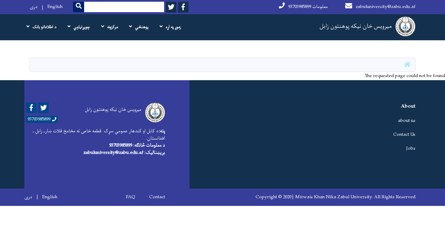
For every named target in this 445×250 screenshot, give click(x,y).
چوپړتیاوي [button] (81, 27)
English (55, 6)
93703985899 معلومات (308, 6)
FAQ (130, 197)
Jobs (410, 148)
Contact (157, 197)
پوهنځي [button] (141, 27)
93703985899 (38, 119)
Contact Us (404, 134)
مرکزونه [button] (112, 27)
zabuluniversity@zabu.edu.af (385, 6)
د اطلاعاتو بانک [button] (44, 27)
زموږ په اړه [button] (173, 27)
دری (34, 6)
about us (406, 120)
